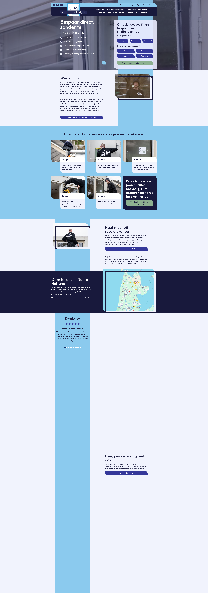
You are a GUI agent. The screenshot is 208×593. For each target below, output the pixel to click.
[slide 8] (78, 347)
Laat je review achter (126, 473)
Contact (143, 13)
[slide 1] (66, 347)
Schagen (69, 292)
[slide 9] (80, 347)
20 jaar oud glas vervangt (117, 257)
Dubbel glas (135, 41)
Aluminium (144, 51)
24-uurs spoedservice (115, 10)
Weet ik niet (148, 41)
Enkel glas (123, 41)
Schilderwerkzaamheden (136, 10)
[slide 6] (75, 347)
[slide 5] (73, 347)
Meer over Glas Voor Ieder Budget (82, 117)
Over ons (129, 13)
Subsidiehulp (118, 13)
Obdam (81, 292)
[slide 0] (65, 347)
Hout (125, 51)
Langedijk (76, 292)
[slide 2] (68, 347)
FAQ (136, 13)
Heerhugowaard (77, 287)
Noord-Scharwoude (65, 294)
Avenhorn (88, 292)
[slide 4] (71, 347)
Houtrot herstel (104, 13)
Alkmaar (63, 292)
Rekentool (100, 10)
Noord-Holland (68, 290)
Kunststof (126, 56)
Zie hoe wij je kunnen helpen (126, 249)
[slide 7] (77, 347)
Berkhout (54, 294)
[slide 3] (70, 347)
